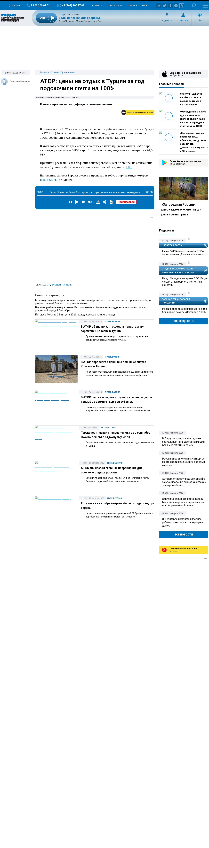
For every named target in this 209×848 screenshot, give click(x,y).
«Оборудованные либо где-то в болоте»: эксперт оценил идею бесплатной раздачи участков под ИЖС (193, 118)
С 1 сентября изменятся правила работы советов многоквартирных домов (183, 522)
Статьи (55, 72)
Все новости (184, 534)
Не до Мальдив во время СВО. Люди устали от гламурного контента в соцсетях (185, 281)
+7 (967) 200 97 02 (73, 5)
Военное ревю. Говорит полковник (176, 301)
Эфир (200, 20)
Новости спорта (172, 245)
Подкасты (166, 20)
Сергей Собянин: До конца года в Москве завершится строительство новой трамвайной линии (183, 502)
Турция (67, 284)
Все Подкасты (183, 321)
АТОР (46, 284)
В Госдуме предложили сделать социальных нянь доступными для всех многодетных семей (183, 442)
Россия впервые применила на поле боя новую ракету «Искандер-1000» (184, 310)
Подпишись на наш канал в (140, 112)
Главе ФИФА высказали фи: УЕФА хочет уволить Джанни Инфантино (183, 253)
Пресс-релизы (115, 5)
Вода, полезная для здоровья (80, 17)
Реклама (132, 5)
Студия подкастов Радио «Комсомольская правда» (178, 271)
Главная (44, 72)
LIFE (129, 167)
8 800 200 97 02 (40, 5)
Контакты (97, 5)
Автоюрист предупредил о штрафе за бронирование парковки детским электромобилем (184, 482)
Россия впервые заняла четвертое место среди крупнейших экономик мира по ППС (184, 462)
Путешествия (68, 72)
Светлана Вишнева (20, 81)
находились (48, 180)
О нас (145, 5)
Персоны (183, 20)
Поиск (194, 5)
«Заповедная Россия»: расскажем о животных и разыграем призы (181, 209)
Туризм (56, 284)
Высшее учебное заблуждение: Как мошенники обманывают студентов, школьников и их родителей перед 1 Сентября (90, 309)
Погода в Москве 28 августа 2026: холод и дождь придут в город (75, 314)
